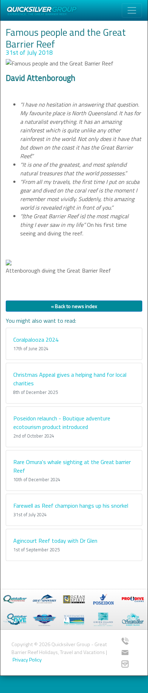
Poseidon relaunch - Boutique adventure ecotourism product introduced (61, 422)
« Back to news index (74, 306)
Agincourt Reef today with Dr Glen (55, 540)
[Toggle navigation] (132, 10)
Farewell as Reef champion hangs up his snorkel (70, 505)
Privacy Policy (27, 660)
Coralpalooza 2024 (36, 339)
